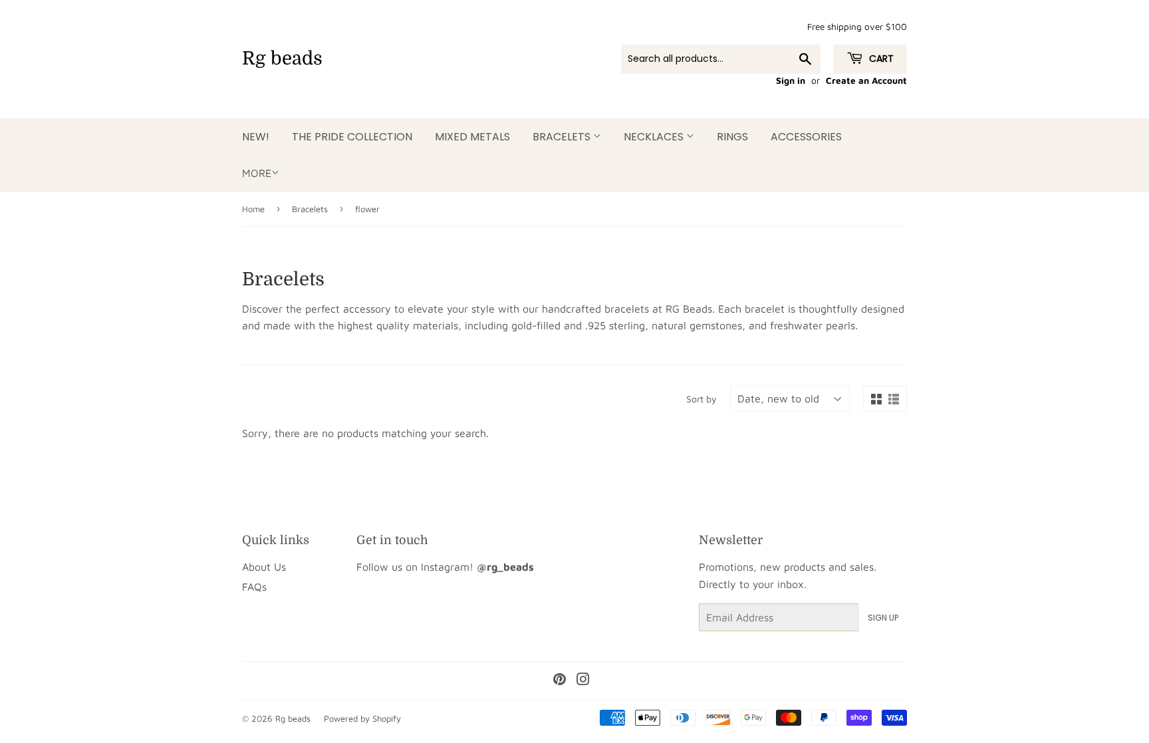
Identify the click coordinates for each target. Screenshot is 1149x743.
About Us (264, 567)
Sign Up (883, 617)
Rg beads (282, 58)
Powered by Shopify (362, 718)
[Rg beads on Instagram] (583, 680)
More (256, 173)
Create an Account (866, 80)
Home (253, 209)
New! (255, 136)
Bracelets (563, 136)
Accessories (806, 136)
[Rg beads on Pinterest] (560, 680)
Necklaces (655, 136)
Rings (732, 136)
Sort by (701, 398)
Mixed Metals (472, 136)
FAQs (254, 587)
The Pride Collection (352, 136)
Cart (880, 58)
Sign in (790, 80)
